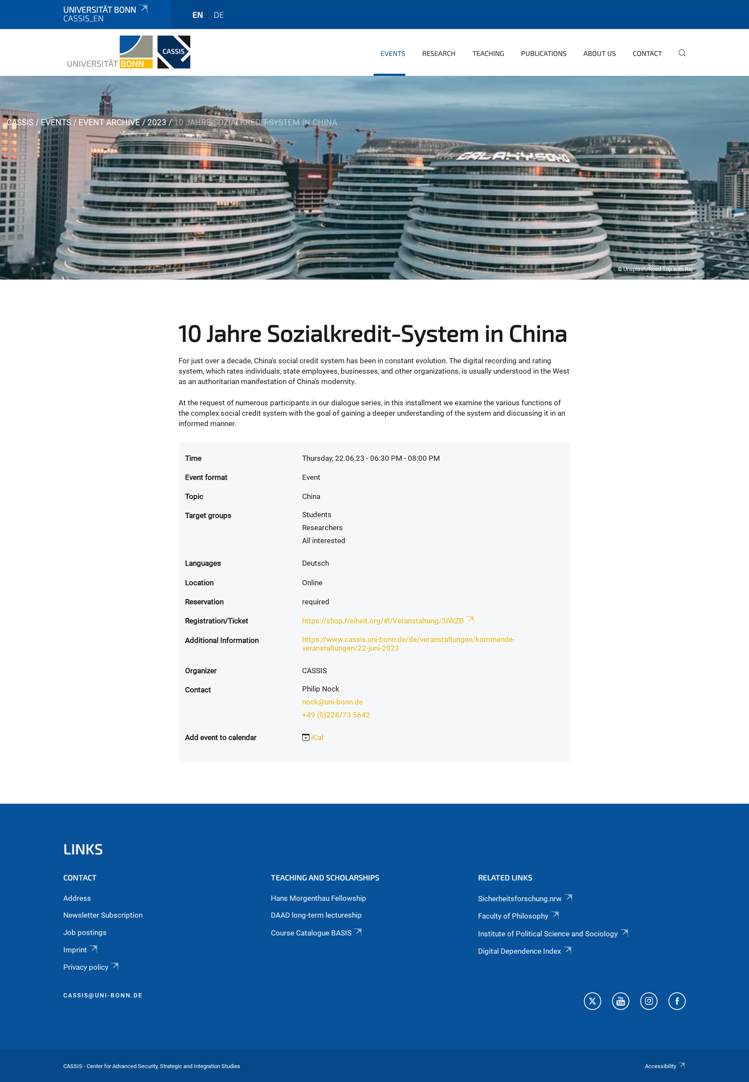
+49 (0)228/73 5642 (336, 714)
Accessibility (660, 1066)
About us (599, 53)
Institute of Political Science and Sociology (548, 933)
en (197, 15)
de (219, 15)
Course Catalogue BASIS (311, 933)
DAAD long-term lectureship (316, 915)
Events (393, 53)
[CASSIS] (126, 52)
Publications (544, 53)
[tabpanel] (374, 178)
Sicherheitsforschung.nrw (520, 898)
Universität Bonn (99, 9)
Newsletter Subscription (103, 915)
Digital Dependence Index (519, 951)
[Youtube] (620, 1002)
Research (439, 53)
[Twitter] (592, 1002)
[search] (679, 59)
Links (83, 848)
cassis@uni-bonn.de (103, 995)
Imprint (75, 949)
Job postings (85, 932)
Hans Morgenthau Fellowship (318, 898)
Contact (647, 53)
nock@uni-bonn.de (332, 701)
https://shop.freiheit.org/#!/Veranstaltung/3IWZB (383, 620)
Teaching (488, 53)
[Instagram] (649, 1002)
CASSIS (20, 122)
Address (77, 898)
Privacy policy (85, 967)
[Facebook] (677, 1002)
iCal (317, 737)
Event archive (109, 122)
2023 (156, 122)
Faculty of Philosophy (513, 916)
